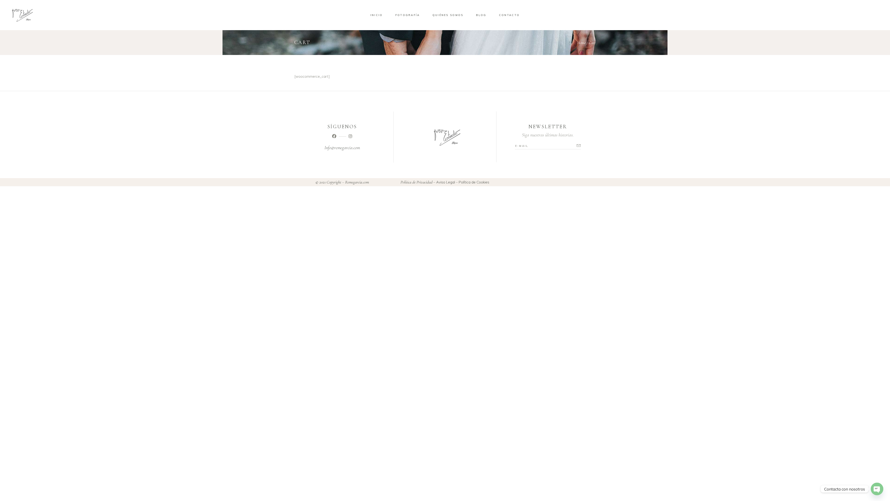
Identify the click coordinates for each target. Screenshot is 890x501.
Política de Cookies (474, 182)
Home (581, 42)
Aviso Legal (445, 182)
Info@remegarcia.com (342, 148)
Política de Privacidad (416, 182)
